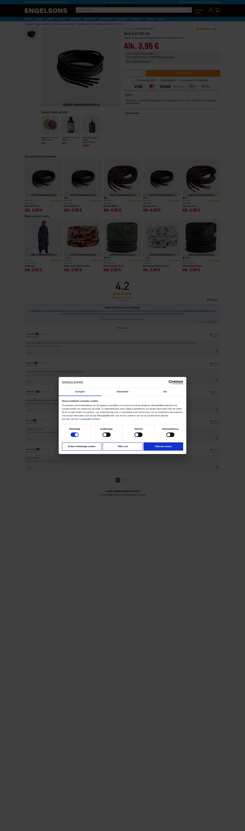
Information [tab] (122, 392)
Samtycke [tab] (80, 392)
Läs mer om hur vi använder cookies (81, 419)
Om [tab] (165, 392)
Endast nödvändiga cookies (81, 446)
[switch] (107, 435)
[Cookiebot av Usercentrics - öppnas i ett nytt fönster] (170, 382)
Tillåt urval (122, 446)
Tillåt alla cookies (163, 446)
